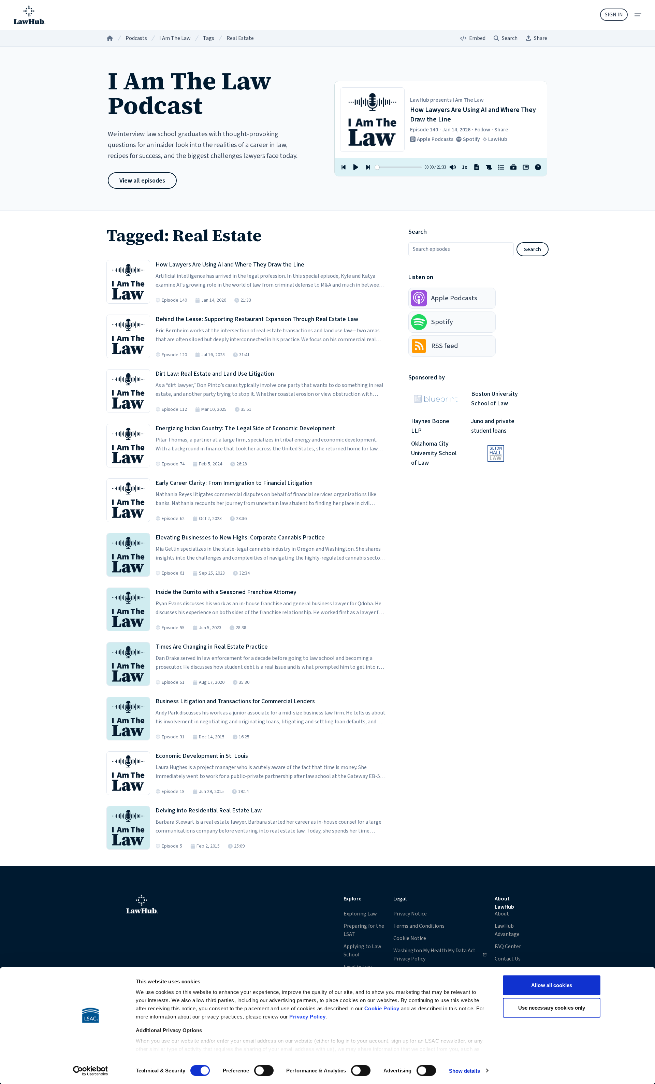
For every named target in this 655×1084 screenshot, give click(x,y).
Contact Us (508, 959)
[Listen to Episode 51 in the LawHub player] (128, 664)
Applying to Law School (362, 950)
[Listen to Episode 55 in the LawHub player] (128, 609)
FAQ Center (508, 946)
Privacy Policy (307, 1017)
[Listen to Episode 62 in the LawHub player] (128, 500)
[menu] (638, 14)
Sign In (614, 14)
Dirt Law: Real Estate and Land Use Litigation (215, 374)
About (502, 913)
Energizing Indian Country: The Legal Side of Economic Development (245, 428)
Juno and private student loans (492, 426)
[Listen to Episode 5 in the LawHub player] (128, 828)
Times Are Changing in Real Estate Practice (212, 646)
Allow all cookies (551, 985)
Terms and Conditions (419, 926)
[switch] (264, 1070)
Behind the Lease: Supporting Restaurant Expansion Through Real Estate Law (257, 319)
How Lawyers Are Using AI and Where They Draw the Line (230, 264)
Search (532, 249)
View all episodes (142, 180)
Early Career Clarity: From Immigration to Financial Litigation (234, 483)
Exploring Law (360, 913)
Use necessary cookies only (551, 1007)
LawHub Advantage (507, 930)
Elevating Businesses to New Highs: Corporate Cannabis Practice (240, 537)
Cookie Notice (409, 938)
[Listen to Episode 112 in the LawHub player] (128, 391)
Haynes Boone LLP (430, 426)
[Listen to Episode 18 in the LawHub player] (128, 773)
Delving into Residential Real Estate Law (209, 810)
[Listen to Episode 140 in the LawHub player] (128, 282)
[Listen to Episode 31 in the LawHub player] (128, 718)
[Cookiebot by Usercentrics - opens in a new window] (90, 1071)
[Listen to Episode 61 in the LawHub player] (128, 555)
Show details (464, 1070)
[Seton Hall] (495, 453)
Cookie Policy (381, 1008)
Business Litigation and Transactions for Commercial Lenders (235, 701)
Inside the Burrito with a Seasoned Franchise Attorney (226, 592)
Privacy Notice (410, 913)
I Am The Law (175, 38)
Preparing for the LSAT (364, 930)
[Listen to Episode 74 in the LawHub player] (128, 445)
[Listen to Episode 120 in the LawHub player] (128, 336)
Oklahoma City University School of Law (433, 453)
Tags (208, 38)
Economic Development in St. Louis (202, 756)
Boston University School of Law (494, 399)
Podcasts (136, 38)
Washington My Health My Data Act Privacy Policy (434, 954)
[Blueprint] (435, 399)
